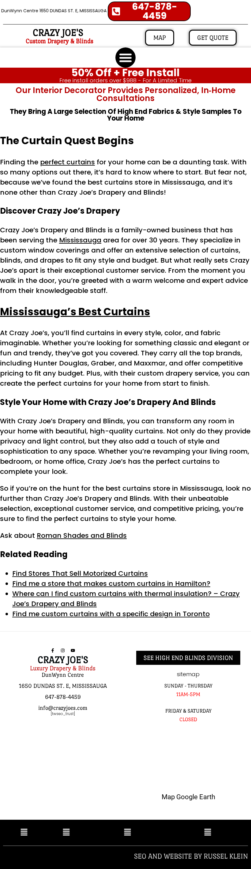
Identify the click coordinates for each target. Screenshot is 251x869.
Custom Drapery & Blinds (59, 41)
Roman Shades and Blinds (82, 535)
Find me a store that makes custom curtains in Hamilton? (111, 583)
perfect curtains (67, 162)
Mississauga (80, 240)
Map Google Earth (188, 797)
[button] (125, 57)
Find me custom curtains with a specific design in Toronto (111, 614)
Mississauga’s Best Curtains (75, 312)
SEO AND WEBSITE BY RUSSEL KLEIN (191, 856)
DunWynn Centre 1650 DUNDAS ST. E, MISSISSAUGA (54, 11)
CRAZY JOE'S (58, 32)
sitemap (188, 674)
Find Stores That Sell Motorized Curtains (80, 573)
